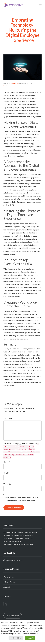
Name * (6, 462)
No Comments (8, 86)
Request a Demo (12, 616)
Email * (6, 473)
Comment (7, 418)
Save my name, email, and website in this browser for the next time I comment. (20, 499)
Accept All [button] (30, 638)
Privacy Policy (9, 582)
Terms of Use (8, 577)
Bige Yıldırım (15, 83)
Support (6, 587)
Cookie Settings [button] (15, 638)
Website (7, 484)
